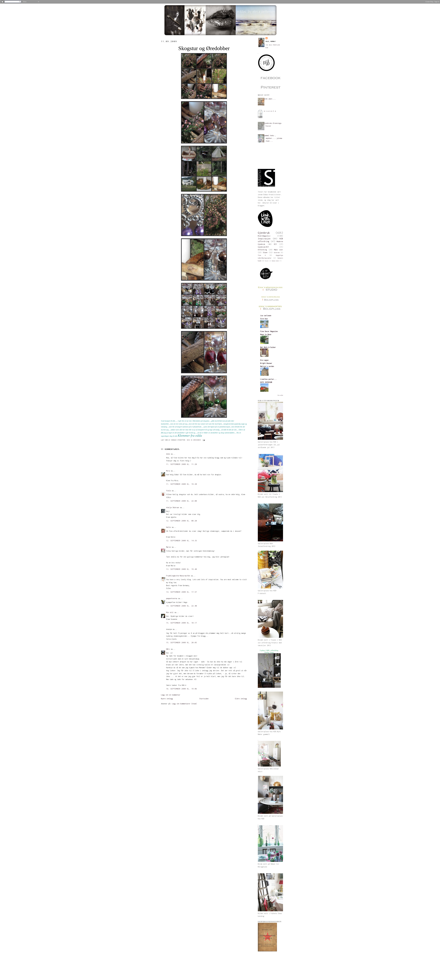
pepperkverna (171, 598)
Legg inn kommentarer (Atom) (184, 704)
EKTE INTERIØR (266, 382)
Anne (168, 454)
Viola (168, 491)
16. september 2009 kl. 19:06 (181, 689)
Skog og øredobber (194, 440)
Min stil (169, 612)
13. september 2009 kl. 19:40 (181, 569)
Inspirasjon (264, 238)
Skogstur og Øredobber (204, 48)
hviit (266, 261)
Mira (168, 471)
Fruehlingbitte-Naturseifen (178, 576)
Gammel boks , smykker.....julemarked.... (273, 138)
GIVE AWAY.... (270, 99)
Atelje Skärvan (172, 507)
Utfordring (262, 250)
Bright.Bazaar (266, 363)
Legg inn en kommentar (170, 695)
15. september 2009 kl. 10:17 (181, 623)
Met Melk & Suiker (268, 347)
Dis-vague (264, 360)
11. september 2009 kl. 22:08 (181, 501)
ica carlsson (265, 315)
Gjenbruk (264, 232)
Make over (278, 250)
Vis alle (280, 395)
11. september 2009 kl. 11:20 (181, 464)
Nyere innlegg (167, 699)
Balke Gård (275, 261)
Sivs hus (264, 319)
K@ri (168, 649)
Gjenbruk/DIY (263, 247)
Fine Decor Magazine (269, 331)
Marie (168, 547)
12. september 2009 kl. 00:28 (181, 521)
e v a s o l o (270, 111)
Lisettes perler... (268, 379)
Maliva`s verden (267, 366)
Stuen (265, 252)
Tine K (262, 255)
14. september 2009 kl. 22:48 (181, 606)
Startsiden (204, 699)
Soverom (276, 252)
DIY (275, 244)
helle (168, 527)
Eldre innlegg (241, 699)
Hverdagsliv (264, 236)
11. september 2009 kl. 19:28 (181, 484)
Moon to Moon (265, 334)
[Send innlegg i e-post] (203, 440)
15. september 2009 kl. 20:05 (181, 643)
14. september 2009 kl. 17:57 (181, 592)
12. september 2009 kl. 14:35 (181, 541)
